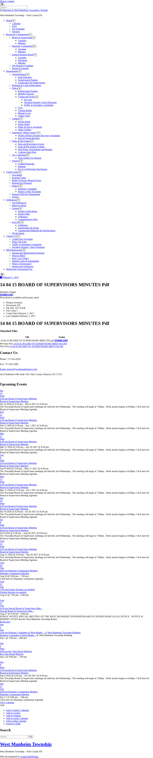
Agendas (22, 40)
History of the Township (29, 191)
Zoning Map (24, 214)
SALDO (16, 222)
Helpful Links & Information (25, 261)
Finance (15, 161)
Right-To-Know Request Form (26, 180)
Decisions (22, 60)
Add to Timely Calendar (17, 710)
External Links (19, 177)
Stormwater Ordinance (22, 266)
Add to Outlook (13, 715)
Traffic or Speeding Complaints (38, 105)
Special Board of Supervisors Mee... (17, 611)
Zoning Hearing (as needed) (13, 592)
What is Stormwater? (22, 263)
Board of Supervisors (22, 37)
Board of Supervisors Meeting (14, 401)
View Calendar (7, 702)
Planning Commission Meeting (14, 573)
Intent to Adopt (19, 205)
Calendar (16, 23)
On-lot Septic (24, 121)
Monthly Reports (26, 94)
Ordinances (11, 200)
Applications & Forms (28, 228)
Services (16, 31)
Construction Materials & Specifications (36, 230)
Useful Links (12, 172)
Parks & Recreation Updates (31, 147)
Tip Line (28, 99)
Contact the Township (22, 239)
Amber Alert (24, 116)
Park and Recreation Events (31, 144)
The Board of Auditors (22, 65)
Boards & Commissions (17, 34)
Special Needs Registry (29, 138)
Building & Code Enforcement (26, 85)
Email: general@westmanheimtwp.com (18, 369)
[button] (2, 705)
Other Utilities (24, 129)
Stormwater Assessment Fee (19, 269)
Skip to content (7, 1)
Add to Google (13, 713)
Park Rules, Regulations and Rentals (35, 149)
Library (15, 197)
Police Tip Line (19, 242)
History (15, 186)
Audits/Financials (26, 164)
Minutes (22, 43)
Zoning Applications (27, 211)
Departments (12, 71)
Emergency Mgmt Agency (24, 132)
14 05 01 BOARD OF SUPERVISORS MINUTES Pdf (40, 343)
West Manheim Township (26, 744)
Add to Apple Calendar (17, 718)
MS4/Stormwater (14, 250)
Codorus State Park (27, 152)
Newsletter (17, 175)
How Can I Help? (20, 258)
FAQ (14, 26)
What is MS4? (18, 255)
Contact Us (11, 236)
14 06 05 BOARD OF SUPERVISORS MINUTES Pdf (36, 346)
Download (6, 294)
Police (15, 88)
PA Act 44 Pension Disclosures (32, 169)
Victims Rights (25, 110)
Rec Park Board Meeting (11, 654)
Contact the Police (26, 96)
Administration (19, 74)
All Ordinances (19, 203)
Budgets (22, 166)
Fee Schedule (18, 29)
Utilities (15, 118)
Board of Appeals (20, 68)
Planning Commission (22, 46)
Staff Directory (25, 77)
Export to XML (13, 723)
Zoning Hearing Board (22, 54)
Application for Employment (31, 82)
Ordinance (23, 216)
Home (9, 20)
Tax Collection (19, 155)
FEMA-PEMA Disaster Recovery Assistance (39, 135)
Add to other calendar (16, 721)
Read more (5, 622)
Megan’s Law (24, 113)
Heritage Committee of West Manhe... (18, 635)
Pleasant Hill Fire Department (26, 194)
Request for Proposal (22, 183)
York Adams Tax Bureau (29, 158)
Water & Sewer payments (30, 127)
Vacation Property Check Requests (40, 102)
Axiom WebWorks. (29, 756)
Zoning (15, 208)
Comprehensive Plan (28, 219)
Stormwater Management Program (28, 253)
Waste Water (24, 124)
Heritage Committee (27, 189)
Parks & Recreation (21, 141)
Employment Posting (28, 80)
